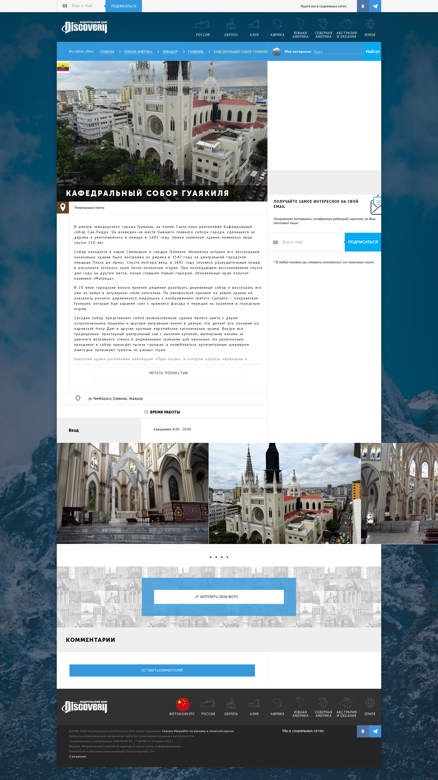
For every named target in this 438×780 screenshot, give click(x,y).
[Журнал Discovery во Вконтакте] (363, 731)
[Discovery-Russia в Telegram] (375, 6)
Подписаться (123, 6)
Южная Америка (138, 51)
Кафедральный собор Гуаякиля (241, 51)
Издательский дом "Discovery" (84, 27)
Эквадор (170, 51)
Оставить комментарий (162, 670)
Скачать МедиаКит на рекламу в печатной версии (198, 731)
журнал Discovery (84, 707)
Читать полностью (168, 373)
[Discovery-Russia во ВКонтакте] (363, 6)
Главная (107, 51)
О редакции (77, 756)
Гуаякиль (196, 51)
